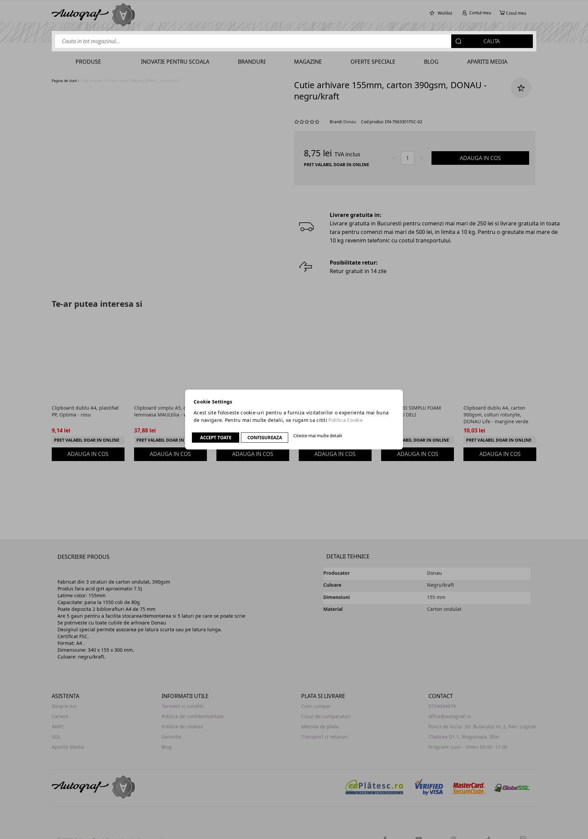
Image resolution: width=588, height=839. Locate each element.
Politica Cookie (345, 420)
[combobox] (294, 41)
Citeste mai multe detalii (317, 435)
